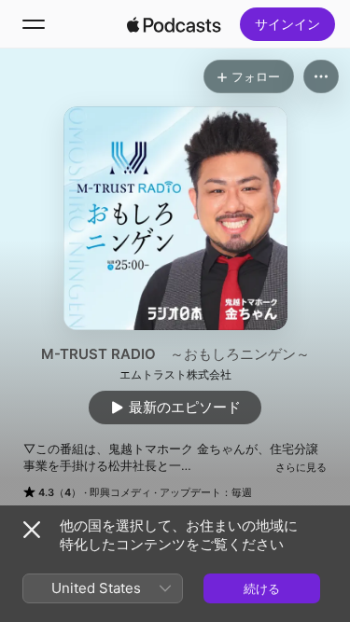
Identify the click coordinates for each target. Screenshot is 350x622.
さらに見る (301, 467)
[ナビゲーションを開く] (33, 24)
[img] (174, 24)
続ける (262, 588)
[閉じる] (31, 529)
